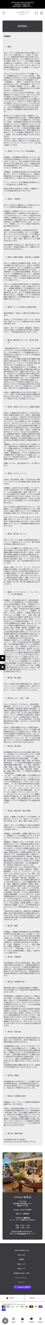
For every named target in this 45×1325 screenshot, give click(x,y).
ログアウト (21, 1282)
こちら (28, 1209)
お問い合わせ (21, 1255)
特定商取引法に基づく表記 (21, 1273)
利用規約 (21, 1259)
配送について (21, 1264)
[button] (3, 13)
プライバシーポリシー (21, 1278)
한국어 (32, 1298)
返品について (21, 1269)
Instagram (23, 1233)
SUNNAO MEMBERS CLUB (21, 1250)
